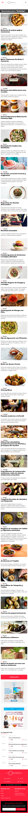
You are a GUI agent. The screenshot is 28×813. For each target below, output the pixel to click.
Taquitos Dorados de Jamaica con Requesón (14, 500)
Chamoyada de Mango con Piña (12, 311)
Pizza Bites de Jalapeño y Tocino (12, 586)
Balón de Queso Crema (10, 364)
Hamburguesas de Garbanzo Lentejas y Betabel (13, 256)
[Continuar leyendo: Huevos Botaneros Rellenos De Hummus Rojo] (14, 106)
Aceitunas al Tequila (10, 561)
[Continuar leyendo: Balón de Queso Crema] (14, 354)
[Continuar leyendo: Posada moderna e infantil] (14, 405)
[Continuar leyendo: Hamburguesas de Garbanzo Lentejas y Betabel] (14, 244)
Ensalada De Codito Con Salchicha (11, 147)
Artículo (5, 88)
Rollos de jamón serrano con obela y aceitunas (13, 664)
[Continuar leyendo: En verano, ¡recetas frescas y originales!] (14, 163)
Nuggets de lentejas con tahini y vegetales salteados (14, 529)
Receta (5, 28)
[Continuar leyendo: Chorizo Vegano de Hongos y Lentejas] (14, 272)
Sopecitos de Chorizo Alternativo (10, 203)
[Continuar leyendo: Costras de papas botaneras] (14, 603)
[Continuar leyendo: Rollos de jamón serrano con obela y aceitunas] (14, 653)
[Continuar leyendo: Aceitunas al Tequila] (14, 550)
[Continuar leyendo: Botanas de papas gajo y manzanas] (14, 20)
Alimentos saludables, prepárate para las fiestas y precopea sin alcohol (13, 443)
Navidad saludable (9, 230)
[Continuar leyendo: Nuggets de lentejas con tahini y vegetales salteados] (14, 518)
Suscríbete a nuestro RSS (14, 784)
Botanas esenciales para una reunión (13, 91)
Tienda (2, 795)
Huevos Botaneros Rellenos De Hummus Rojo (14, 117)
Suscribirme (20, 809)
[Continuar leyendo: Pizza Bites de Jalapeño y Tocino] (14, 575)
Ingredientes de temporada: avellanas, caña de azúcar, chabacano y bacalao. (13, 473)
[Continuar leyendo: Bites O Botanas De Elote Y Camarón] (14, 49)
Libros (2, 793)
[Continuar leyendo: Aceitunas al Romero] (14, 627)
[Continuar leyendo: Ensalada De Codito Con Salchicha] (14, 135)
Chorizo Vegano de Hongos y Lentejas (13, 283)
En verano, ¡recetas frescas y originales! (13, 174)
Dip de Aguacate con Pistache (14, 338)
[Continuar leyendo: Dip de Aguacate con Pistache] (14, 328)
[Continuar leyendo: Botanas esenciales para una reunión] (14, 80)
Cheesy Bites (6, 390)
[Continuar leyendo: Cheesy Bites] (14, 380)
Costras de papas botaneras (13, 613)
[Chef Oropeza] (11, 2)
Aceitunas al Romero (10, 637)
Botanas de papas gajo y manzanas (11, 31)
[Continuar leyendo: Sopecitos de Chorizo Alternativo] (14, 192)
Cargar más (14, 677)
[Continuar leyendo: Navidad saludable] (14, 220)
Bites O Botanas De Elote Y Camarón (12, 60)
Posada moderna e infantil (12, 416)
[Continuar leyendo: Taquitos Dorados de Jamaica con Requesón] (14, 489)
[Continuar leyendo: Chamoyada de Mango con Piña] (14, 300)
